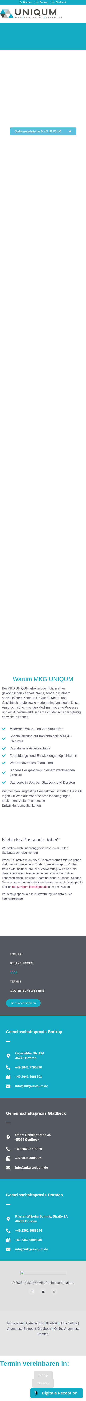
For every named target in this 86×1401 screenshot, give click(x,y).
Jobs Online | (69, 1323)
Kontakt (16, 954)
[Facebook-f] (31, 1291)
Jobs (13, 972)
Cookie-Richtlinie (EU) (27, 990)
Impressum (15, 1323)
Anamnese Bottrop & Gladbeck (29, 1328)
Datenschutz (35, 1323)
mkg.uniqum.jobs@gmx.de (29, 886)
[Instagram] (42, 1291)
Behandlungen (21, 963)
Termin (15, 981)
